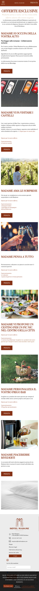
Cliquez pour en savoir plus (27, 131)
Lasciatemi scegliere (28, 586)
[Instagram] (8, 560)
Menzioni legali (13, 547)
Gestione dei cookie (14, 552)
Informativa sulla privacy (15, 549)
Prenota (34, 3)
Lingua (15, 556)
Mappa (11, 544)
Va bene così (8, 586)
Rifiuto (17, 586)
